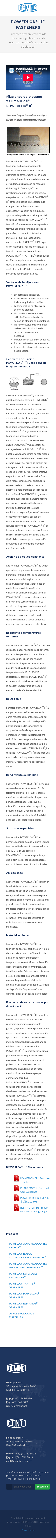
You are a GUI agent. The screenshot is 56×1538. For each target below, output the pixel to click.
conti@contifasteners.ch (19, 1460)
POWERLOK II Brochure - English (34, 1179)
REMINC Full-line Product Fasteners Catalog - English (34, 1209)
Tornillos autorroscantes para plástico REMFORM (28, 1265)
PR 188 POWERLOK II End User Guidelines (34, 1189)
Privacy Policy (28, 1529)
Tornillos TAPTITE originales (22, 1285)
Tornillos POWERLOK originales (24, 1295)
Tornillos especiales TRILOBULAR (23, 1275)
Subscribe (42, 1486)
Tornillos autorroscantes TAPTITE (28, 1245)
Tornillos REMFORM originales (23, 1305)
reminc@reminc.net (16, 1405)
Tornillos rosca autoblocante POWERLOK (27, 1255)
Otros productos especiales (21, 1315)
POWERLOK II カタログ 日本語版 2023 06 (34, 1199)
